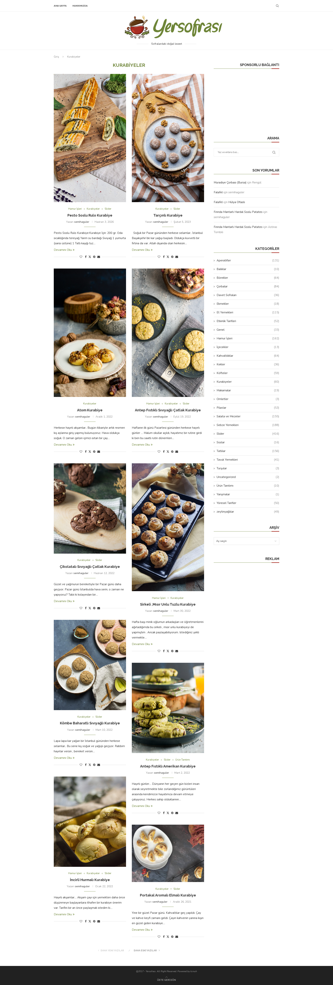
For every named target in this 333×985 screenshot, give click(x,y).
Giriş (56, 57)
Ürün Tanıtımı (248, 486)
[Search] (277, 5)
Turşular (248, 468)
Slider (248, 434)
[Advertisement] (243, 98)
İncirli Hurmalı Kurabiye (90, 880)
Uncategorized (248, 477)
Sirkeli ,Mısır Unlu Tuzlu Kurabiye (168, 604)
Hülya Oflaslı (236, 202)
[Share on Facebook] (86, 257)
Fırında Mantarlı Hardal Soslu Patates (238, 212)
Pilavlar (248, 408)
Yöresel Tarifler (248, 503)
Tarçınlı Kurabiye (167, 215)
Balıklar (248, 269)
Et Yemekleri (248, 312)
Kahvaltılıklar (248, 356)
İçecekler (248, 347)
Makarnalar (248, 390)
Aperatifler (248, 260)
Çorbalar (248, 286)
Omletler (248, 399)
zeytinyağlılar (248, 512)
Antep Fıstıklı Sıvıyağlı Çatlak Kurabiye (168, 410)
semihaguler (81, 222)
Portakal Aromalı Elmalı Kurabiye (168, 895)
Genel (248, 330)
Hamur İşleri (248, 338)
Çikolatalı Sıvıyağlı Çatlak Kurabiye (90, 567)
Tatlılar (248, 451)
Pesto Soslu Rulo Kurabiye (89, 215)
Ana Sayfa (60, 5)
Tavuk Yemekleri (248, 460)
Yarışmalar (248, 494)
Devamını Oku (63, 250)
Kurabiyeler (248, 382)
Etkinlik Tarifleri (248, 321)
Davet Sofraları (248, 295)
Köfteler (248, 373)
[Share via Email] (98, 257)
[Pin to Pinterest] (94, 257)
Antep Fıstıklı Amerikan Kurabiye (168, 766)
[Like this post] (81, 257)
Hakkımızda (80, 5)
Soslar (248, 442)
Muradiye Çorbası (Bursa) (230, 182)
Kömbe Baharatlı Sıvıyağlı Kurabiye (90, 723)
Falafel (218, 192)
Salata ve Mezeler (248, 416)
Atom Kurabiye (90, 410)
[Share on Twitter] (89, 257)
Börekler (248, 278)
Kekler (248, 364)
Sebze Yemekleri (248, 425)
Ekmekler (248, 304)
